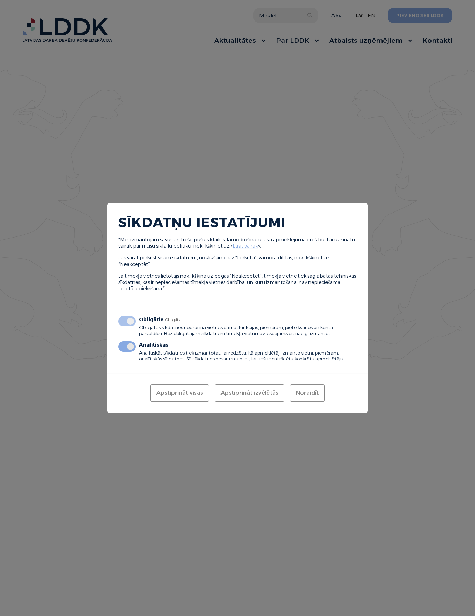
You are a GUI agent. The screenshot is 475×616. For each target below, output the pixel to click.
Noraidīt (307, 393)
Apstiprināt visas (179, 393)
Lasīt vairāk (245, 246)
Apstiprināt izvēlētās (249, 393)
